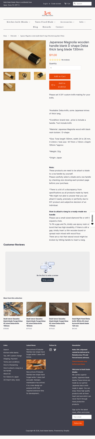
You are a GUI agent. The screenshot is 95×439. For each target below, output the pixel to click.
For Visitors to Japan (11, 377)
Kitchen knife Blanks (18, 22)
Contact (60, 27)
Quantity (53, 63)
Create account (56, 4)
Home (5, 36)
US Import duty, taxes (11, 380)
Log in (45, 4)
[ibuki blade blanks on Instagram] (50, 350)
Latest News (31, 345)
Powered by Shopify (61, 431)
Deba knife (14, 36)
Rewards (47, 27)
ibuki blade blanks (46, 431)
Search (6, 350)
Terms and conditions (11, 362)
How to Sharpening (10, 365)
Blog (35, 27)
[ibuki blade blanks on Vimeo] (55, 350)
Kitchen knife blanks (10, 353)
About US (7, 374)
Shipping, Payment (10, 359)
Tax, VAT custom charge (12, 356)
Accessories (66, 22)
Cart (68, 4)
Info (81, 22)
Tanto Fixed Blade (44, 22)
